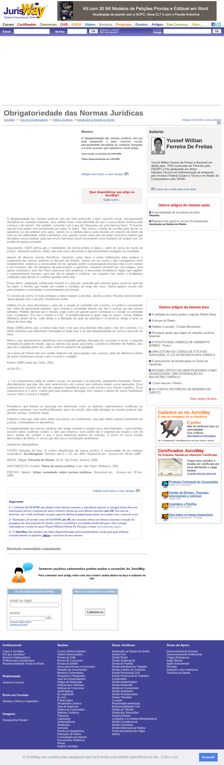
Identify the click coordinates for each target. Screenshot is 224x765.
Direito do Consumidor (125, 688)
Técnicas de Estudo (178, 672)
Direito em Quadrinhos (70, 731)
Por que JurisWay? (14, 654)
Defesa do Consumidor (71, 709)
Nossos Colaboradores (16, 657)
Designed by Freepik (15, 720)
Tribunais (62, 715)
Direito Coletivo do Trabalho (128, 669)
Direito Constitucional (125, 721)
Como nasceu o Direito (167, 383)
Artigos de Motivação (69, 682)
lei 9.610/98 (32, 507)
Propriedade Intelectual (126, 703)
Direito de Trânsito (123, 709)
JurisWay (9, 119)
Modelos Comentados (70, 672)
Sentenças (63, 724)
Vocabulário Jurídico (69, 703)
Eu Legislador (65, 694)
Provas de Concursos (70, 660)
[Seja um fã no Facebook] (213, 25)
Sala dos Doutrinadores (34, 119)
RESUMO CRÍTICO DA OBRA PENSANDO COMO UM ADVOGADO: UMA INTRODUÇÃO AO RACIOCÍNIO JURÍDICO (183, 374)
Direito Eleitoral (121, 715)
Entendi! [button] (208, 757)
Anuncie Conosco (13, 682)
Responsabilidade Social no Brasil (23, 663)
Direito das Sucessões (125, 712)
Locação (117, 700)
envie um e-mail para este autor (176, 189)
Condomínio (119, 679)
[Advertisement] (112, 70)
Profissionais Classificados (19, 660)
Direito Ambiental (122, 685)
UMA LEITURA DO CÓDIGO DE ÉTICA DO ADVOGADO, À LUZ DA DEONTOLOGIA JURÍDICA (182, 353)
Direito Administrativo (124, 682)
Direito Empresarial (123, 660)
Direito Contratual (122, 724)
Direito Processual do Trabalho (130, 675)
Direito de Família (122, 663)
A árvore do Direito (163, 320)
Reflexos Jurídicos (68, 712)
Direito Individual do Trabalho (129, 666)
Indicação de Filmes (69, 734)
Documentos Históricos (71, 740)
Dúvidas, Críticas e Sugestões (20, 701)
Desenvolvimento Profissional (184, 654)
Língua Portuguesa (178, 657)
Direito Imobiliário (122, 691)
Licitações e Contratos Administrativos (134, 718)
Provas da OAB (66, 657)
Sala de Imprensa (67, 706)
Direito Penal (120, 657)
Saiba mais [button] (169, 757)
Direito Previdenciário (125, 694)
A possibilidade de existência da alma (176, 212)
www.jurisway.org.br (109, 526)
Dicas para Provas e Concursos (76, 666)
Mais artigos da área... (205, 398)
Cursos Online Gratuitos (71, 651)
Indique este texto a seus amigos (102, 174)
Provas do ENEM (67, 663)
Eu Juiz (61, 697)
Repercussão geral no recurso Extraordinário (180, 221)
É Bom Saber (65, 700)
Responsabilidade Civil (126, 706)
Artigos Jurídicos (63, 119)
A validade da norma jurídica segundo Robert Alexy (184, 314)
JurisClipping (65, 691)
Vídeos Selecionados (70, 654)
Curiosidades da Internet (72, 737)
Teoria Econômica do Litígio (128, 731)
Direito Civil (119, 654)
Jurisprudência (66, 721)
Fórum (61, 743)
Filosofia (172, 666)
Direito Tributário (122, 697)
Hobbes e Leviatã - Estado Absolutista (176, 326)
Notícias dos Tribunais (70, 685)
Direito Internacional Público (129, 728)
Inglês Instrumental (178, 663)
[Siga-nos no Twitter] (219, 25)
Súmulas (62, 728)
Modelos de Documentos (72, 669)
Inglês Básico (175, 660)
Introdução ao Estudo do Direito (96, 119)
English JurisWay (67, 746)
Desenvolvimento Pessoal (182, 651)
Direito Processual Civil (126, 672)
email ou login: (21, 600)
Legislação (63, 718)
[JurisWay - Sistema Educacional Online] (26, 19)
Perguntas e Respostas (71, 675)
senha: (15, 613)
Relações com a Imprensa (182, 669)
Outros (116, 734)
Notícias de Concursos (70, 688)
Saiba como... (112, 199)
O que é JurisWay (13, 651)
